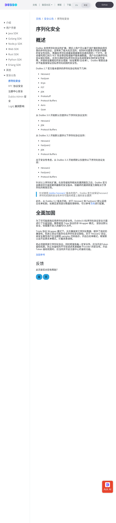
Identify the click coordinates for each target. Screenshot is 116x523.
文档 (38, 18)
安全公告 (49, 18)
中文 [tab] (85, 5)
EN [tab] (76, 5)
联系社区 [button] (46, 4)
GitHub (105, 4)
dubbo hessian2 (57, 193)
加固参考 (40, 254)
